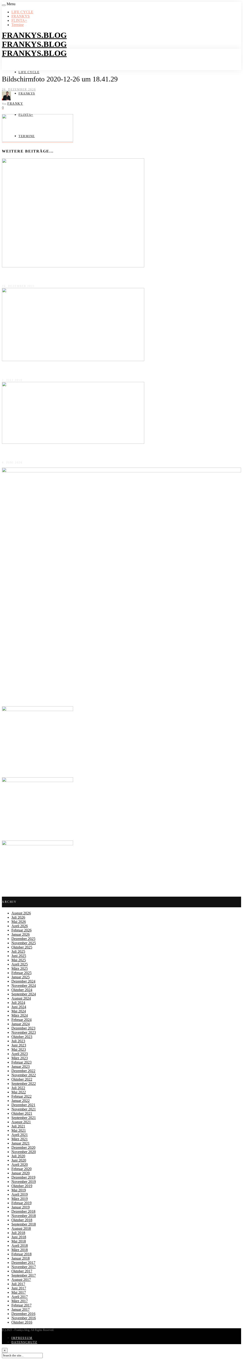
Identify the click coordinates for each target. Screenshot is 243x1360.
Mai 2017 (18, 1292)
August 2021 (21, 1122)
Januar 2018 (20, 1258)
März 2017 (19, 1301)
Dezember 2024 (23, 981)
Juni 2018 (18, 1237)
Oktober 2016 (21, 1322)
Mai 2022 (18, 1092)
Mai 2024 (18, 1011)
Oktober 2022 (21, 1079)
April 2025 (19, 964)
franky (15, 103)
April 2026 (19, 926)
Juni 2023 (18, 1045)
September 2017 (23, 1275)
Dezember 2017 (23, 1263)
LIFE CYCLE (22, 12)
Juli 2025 (18, 951)
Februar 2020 (21, 1169)
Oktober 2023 (21, 1037)
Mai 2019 (18, 1190)
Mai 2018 (18, 1241)
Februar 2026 (21, 930)
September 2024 (23, 994)
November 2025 (23, 943)
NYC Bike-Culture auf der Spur (29, 369)
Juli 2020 (18, 1156)
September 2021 (23, 1118)
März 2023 (19, 1058)
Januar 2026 (20, 934)
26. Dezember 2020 (19, 89)
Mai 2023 (18, 1049)
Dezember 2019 (23, 1177)
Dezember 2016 (23, 1314)
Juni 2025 (18, 956)
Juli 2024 (18, 1003)
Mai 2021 (18, 1130)
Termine (17, 25)
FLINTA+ (19, 20)
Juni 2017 (18, 1288)
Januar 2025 (20, 977)
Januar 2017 (20, 1309)
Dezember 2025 (23, 939)
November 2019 (23, 1182)
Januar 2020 (20, 1173)
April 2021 (19, 1135)
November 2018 (23, 1216)
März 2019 (19, 1199)
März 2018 (19, 1250)
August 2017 (21, 1280)
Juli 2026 (18, 917)
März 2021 (19, 1139)
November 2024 (23, 986)
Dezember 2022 (23, 1071)
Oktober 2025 (21, 947)
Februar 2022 (21, 1096)
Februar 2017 (21, 1305)
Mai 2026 (18, 922)
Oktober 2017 (21, 1271)
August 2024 (21, 998)
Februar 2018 (21, 1254)
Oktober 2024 (21, 990)
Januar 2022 (20, 1101)
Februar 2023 (21, 1062)
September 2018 (23, 1224)
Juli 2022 (18, 1088)
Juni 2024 (18, 1007)
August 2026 (21, 913)
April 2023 (19, 1054)
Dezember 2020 (23, 1147)
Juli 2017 (18, 1284)
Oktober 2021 (21, 1113)
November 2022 (23, 1075)
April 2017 (19, 1297)
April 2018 (19, 1246)
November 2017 (23, 1267)
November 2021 (23, 1109)
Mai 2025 (18, 960)
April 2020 (19, 1165)
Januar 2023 (20, 1067)
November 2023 (23, 1032)
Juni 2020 (18, 1160)
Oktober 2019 (21, 1186)
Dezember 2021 (23, 1105)
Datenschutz (24, 1342)
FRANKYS (20, 16)
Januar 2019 (20, 1207)
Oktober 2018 (21, 1220)
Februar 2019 (21, 1203)
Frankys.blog (34, 35)
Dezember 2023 (23, 1028)
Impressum (22, 1338)
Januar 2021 (20, 1143)
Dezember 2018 (23, 1211)
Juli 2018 (18, 1233)
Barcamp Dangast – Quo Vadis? (29, 452)
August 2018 (21, 1228)
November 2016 (23, 1318)
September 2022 (23, 1084)
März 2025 (19, 968)
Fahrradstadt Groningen (22, 276)
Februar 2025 (21, 973)
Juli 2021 (18, 1126)
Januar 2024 (20, 1024)
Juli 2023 (18, 1041)
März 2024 (19, 1015)
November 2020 (23, 1152)
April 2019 (19, 1194)
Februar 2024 (21, 1020)
